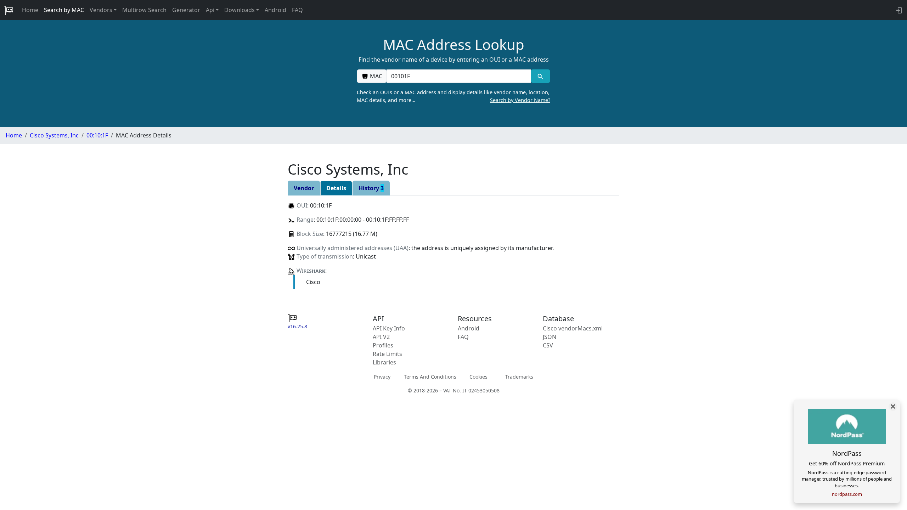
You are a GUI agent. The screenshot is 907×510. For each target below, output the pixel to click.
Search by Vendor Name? (520, 100)
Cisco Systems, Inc (54, 135)
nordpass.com (847, 494)
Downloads (239, 10)
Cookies (478, 376)
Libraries (384, 362)
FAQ (297, 10)
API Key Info (389, 328)
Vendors (101, 10)
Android (275, 10)
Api (210, 10)
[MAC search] (540, 76)
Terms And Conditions (430, 376)
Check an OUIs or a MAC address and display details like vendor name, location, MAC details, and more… (453, 96)
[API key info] (898, 10)
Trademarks (519, 376)
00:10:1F (97, 135)
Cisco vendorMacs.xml (573, 328)
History (371, 188)
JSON (549, 337)
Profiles (383, 345)
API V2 (381, 337)
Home (30, 10)
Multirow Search (144, 10)
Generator (186, 10)
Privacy (382, 376)
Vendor (304, 188)
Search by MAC (64, 10)
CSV (548, 345)
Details (336, 188)
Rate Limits (387, 354)
